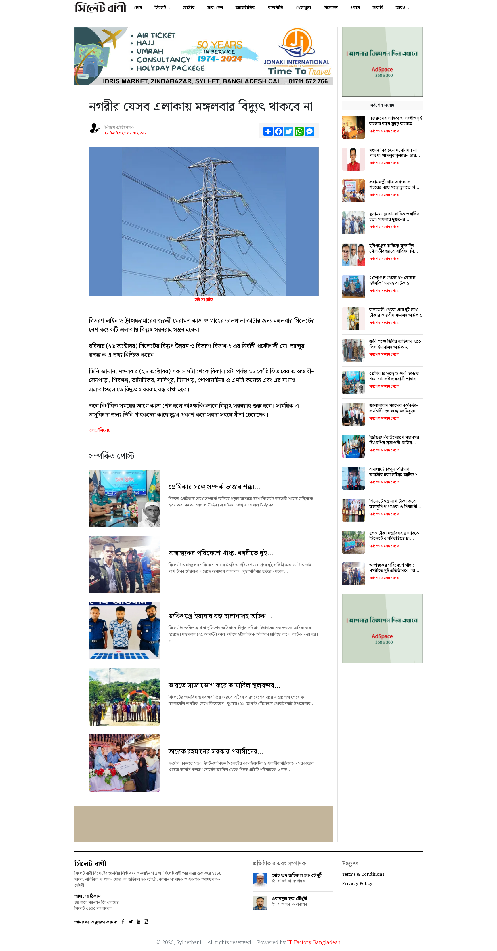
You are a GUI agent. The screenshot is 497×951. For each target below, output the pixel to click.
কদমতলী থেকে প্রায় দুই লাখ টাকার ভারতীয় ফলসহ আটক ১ (396, 312)
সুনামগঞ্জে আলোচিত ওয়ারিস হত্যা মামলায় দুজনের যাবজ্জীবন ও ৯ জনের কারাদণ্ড (395, 220)
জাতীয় (188, 8)
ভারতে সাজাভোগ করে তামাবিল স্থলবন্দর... (224, 685)
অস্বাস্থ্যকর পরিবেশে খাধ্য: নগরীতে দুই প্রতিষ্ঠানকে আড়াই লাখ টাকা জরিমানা (395, 571)
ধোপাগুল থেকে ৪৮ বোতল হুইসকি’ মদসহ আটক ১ (392, 280)
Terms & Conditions (363, 874)
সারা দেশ (215, 8)
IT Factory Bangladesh (314, 942)
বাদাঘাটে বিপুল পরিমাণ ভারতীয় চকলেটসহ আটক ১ (393, 472)
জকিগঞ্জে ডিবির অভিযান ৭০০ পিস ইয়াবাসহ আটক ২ (395, 344)
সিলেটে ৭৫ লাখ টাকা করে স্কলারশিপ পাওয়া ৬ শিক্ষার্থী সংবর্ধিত (393, 507)
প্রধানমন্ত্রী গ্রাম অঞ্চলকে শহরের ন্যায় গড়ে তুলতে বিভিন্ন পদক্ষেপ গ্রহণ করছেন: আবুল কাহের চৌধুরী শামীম (395, 190)
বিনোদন (331, 8)
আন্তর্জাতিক (245, 8)
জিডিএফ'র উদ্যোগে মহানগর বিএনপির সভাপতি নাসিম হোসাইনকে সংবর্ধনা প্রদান (394, 443)
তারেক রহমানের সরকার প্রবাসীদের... (216, 751)
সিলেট (160, 8)
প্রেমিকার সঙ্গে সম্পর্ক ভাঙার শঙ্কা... (214, 487)
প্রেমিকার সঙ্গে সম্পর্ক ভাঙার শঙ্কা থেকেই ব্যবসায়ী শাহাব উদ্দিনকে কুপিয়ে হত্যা (394, 379)
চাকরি (377, 8)
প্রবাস (355, 8)
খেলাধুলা (303, 8)
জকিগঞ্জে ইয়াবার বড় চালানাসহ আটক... (220, 616)
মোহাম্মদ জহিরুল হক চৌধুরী (297, 875)
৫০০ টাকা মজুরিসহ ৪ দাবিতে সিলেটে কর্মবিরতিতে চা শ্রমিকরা (394, 539)
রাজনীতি (275, 8)
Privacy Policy (357, 883)
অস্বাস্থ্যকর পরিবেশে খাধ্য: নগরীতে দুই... (221, 553)
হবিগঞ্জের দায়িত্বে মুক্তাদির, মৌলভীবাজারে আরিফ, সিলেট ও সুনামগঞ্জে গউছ (395, 251)
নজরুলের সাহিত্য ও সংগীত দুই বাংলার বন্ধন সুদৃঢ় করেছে (395, 121)
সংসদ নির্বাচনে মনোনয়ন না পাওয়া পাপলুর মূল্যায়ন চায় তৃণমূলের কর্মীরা (393, 156)
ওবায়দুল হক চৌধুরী (289, 898)
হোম (138, 8)
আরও (401, 8)
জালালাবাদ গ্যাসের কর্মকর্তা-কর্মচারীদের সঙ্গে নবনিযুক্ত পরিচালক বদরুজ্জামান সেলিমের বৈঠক (393, 414)
